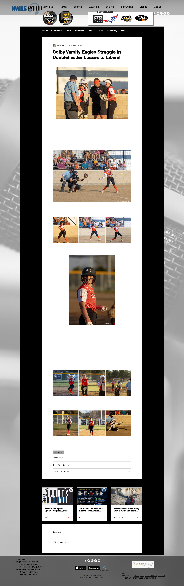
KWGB (154, 576)
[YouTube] (158, 13)
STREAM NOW (104, 12)
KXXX (137, 576)
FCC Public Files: (128, 576)
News (68, 31)
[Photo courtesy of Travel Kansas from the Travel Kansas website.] (126, 496)
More (123, 31)
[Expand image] (65, 230)
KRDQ (142, 576)
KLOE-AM (148, 576)
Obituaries (79, 31)
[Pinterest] (168, 13)
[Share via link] (69, 465)
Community (112, 31)
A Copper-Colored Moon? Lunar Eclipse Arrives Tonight (91, 509)
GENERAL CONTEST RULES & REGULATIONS (139, 578)
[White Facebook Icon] (154, 13)
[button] (48, 6)
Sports (90, 31)
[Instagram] (161, 13)
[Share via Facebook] (54, 465)
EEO (124, 573)
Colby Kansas (58, 452)
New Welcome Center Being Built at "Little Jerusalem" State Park (126, 509)
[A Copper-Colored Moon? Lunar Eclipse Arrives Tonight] (92, 496)
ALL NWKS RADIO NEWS (52, 31)
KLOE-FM (161, 576)
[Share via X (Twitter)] (59, 465)
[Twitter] (164, 13)
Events (100, 31)
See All (139, 483)
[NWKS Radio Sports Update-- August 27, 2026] (57, 496)
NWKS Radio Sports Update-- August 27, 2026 (56, 509)
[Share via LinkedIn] (64, 465)
